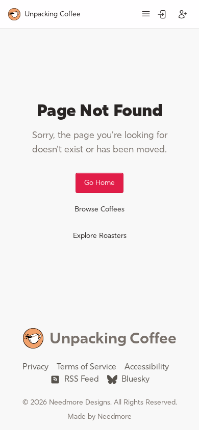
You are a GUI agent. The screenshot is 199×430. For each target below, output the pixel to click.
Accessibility (147, 366)
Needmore (114, 416)
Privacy (35, 366)
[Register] (183, 14)
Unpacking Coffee (113, 338)
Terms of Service (86, 366)
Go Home (99, 182)
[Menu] (146, 14)
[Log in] (162, 14)
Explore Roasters (100, 235)
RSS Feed (80, 379)
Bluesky (134, 379)
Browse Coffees (99, 209)
